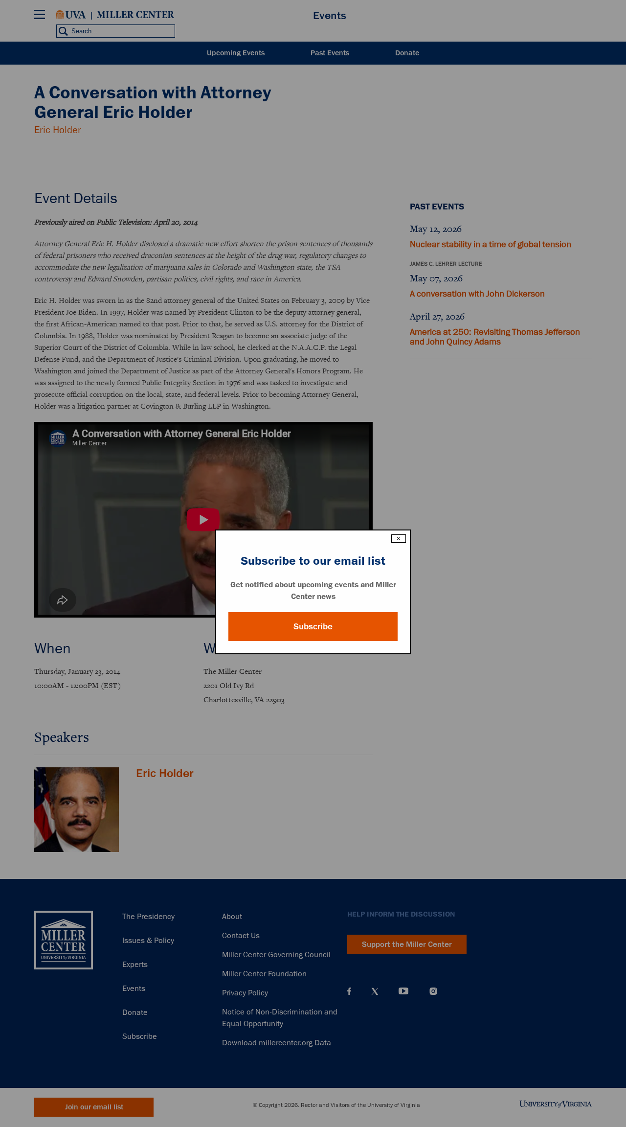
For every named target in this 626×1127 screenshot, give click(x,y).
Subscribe (313, 626)
